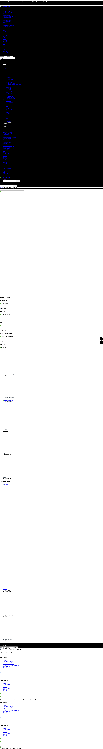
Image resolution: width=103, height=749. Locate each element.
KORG (4, 39)
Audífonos (8, 78)
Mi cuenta (5, 4)
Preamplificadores (7, 24)
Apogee (4, 31)
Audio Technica (6, 32)
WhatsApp (5, 54)
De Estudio (10, 80)
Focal (4, 34)
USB (9, 88)
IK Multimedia (6, 37)
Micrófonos (8, 87)
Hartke (4, 36)
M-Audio (5, 40)
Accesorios (5, 10)
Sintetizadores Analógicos (8, 25)
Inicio (1, 187)
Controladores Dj (6, 15)
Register (4, 68)
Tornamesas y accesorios (8, 27)
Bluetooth (10, 79)
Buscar (18, 181)
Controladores (6, 13)
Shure (4, 45)
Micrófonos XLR (7, 20)
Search (4, 179)
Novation (5, 41)
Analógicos (10, 96)
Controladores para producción (9, 16)
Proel (4, 44)
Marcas (4, 99)
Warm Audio (5, 52)
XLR (9, 89)
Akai (4, 30)
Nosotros (5, 51)
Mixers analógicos (7, 21)
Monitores (5, 22)
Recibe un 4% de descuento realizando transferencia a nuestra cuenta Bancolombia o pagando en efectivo (26, 1)
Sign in (4, 64)
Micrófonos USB (6, 18)
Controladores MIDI (7, 17)
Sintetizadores (9, 94)
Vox (4, 46)
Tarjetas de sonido (7, 26)
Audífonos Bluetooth (7, 11)
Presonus (5, 42)
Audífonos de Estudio (7, 12)
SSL (4, 50)
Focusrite (5, 35)
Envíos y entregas (7, 47)
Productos (5, 75)
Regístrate (5, 49)
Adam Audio (6, 29)
